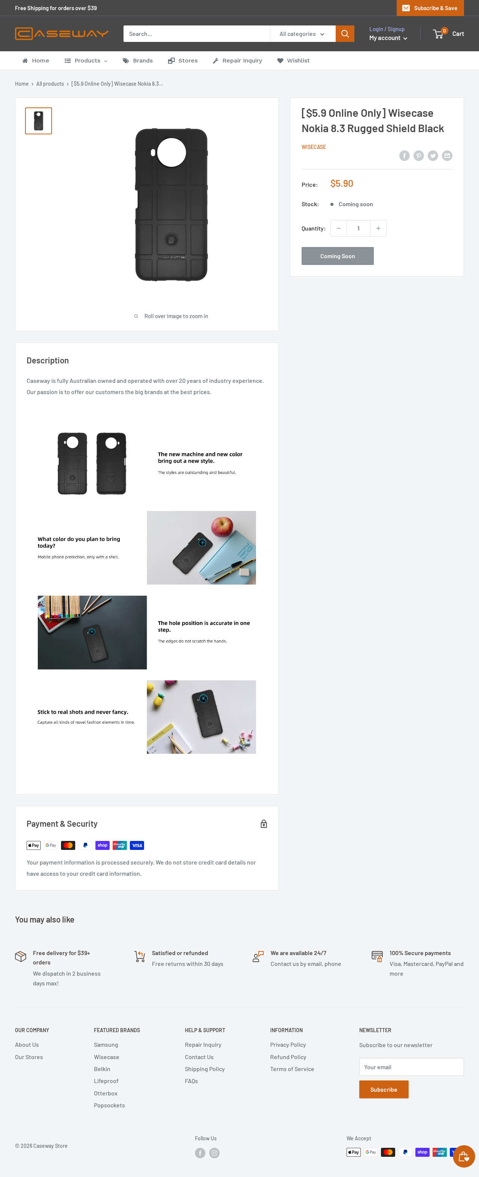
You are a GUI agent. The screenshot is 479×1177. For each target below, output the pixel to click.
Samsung (106, 1044)
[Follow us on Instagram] (214, 1153)
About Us (27, 1044)
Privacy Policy (288, 1044)
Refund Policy (288, 1056)
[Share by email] (447, 155)
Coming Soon (337, 255)
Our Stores (29, 1056)
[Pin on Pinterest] (419, 155)
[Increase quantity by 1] (378, 228)
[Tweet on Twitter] (433, 155)
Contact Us (199, 1056)
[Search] (345, 33)
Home (22, 83)
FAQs (191, 1080)
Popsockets (109, 1105)
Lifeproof (106, 1080)
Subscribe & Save (435, 7)
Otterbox (106, 1093)
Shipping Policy (205, 1068)
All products (50, 83)
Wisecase (314, 147)
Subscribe (383, 1089)
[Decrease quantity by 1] (339, 228)
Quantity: (314, 228)
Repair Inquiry (203, 1044)
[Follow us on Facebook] (200, 1153)
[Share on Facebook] (404, 155)
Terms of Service (292, 1068)
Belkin (102, 1068)
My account (385, 37)
